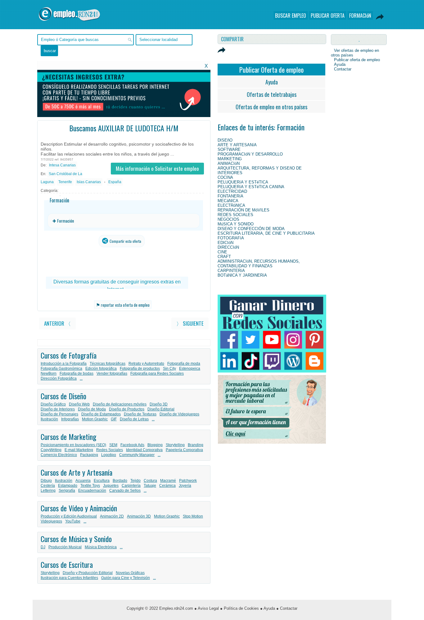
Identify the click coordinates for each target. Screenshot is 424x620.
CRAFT (224, 256)
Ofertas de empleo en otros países (271, 107)
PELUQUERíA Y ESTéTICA (243, 182)
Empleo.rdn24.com (176, 608)
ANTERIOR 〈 (57, 323)
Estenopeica (189, 368)
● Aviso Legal (206, 608)
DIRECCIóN (228, 247)
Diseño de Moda (92, 409)
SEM (113, 445)
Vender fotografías (112, 373)
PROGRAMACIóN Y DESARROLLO (250, 154)
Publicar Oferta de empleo (271, 70)
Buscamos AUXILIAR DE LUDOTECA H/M (123, 128)
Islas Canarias (89, 182)
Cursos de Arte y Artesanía (76, 472)
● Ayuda (267, 608)
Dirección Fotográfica (59, 378)
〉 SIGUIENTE (190, 323)
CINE (222, 252)
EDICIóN (225, 242)
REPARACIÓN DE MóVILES (243, 210)
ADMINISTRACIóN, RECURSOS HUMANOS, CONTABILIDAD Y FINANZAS (259, 263)
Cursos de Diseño (63, 395)
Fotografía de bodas (76, 373)
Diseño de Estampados (101, 414)
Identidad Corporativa (144, 450)
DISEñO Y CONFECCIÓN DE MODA (251, 228)
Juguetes (111, 485)
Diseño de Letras (134, 419)
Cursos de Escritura (67, 564)
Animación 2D (112, 516)
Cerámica (167, 485)
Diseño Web (79, 404)
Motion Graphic (95, 419)
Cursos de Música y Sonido (76, 538)
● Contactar (286, 608)
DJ (43, 547)
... (81, 378)
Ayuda (271, 82)
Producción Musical (65, 547)
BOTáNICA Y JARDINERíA (242, 275)
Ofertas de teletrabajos (271, 94)
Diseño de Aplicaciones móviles (120, 404)
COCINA (225, 177)
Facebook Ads (132, 445)
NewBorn (48, 373)
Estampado (67, 485)
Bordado (120, 480)
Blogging (155, 445)
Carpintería (131, 485)
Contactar (342, 69)
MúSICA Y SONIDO (236, 224)
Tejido (135, 480)
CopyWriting (51, 450)
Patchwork (188, 480)
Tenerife (65, 182)
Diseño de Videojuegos (179, 414)
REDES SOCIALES (235, 214)
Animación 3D (139, 516)
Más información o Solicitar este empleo (157, 168)
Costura (150, 480)
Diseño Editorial (160, 409)
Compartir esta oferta (125, 241)
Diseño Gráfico (53, 404)
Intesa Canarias (62, 165)
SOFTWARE (229, 149)
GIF (114, 419)
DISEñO (225, 140)
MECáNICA (228, 200)
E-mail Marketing (79, 450)
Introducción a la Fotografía (64, 363)
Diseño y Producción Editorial (88, 573)
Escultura (102, 480)
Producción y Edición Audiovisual (69, 516)
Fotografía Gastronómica (61, 368)
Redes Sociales (109, 450)
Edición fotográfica (101, 368)
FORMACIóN (360, 15)
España (114, 182)
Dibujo (46, 480)
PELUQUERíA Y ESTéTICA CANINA (251, 186)
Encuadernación (92, 490)
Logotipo (108, 455)
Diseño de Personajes (59, 414)
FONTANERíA (230, 196)
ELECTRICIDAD (232, 191)
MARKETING (230, 158)
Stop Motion (193, 516)
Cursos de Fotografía (69, 355)
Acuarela (83, 480)
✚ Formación (63, 220)
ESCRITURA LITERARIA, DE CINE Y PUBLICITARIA (266, 233)
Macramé (168, 480)
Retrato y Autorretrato (146, 363)
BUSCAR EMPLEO (290, 15)
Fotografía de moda (183, 363)
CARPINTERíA (231, 270)
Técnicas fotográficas (107, 363)
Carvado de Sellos (125, 490)
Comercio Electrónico (59, 455)
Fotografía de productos (140, 368)
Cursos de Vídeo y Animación (79, 508)
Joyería (185, 485)
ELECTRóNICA (231, 205)
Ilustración (49, 419)
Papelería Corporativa (184, 450)
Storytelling (175, 445)
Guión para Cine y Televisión (125, 578)
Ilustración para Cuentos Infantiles (69, 578)
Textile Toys (90, 485)
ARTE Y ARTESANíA (237, 145)
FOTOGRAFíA (231, 238)
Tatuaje (150, 485)
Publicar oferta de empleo (357, 59)
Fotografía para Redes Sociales (157, 373)
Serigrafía (67, 490)
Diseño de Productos (126, 409)
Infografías (70, 419)
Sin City (169, 368)
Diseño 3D (159, 404)
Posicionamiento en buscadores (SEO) (73, 445)
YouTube (72, 521)
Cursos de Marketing (68, 436)
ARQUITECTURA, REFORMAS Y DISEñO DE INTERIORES (260, 170)
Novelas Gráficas (130, 573)
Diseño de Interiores (58, 409)
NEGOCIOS (228, 219)
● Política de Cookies (239, 608)
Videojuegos (51, 521)
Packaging (89, 455)
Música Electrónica (101, 547)
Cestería (48, 485)
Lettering (48, 490)
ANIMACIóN (229, 163)
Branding (195, 445)
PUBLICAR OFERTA (328, 15)
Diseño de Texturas (140, 414)
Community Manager (137, 455)
